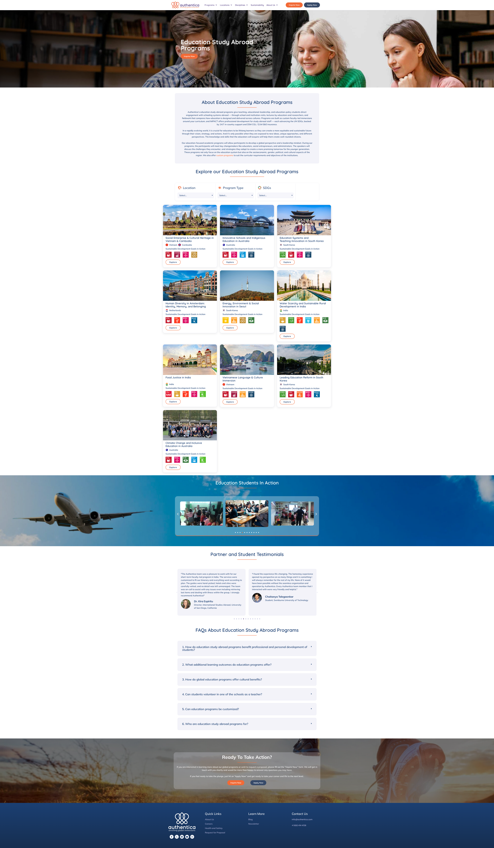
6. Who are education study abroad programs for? (215, 724)
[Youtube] (187, 837)
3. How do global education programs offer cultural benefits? (222, 679)
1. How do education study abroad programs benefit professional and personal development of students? (244, 648)
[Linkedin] (182, 837)
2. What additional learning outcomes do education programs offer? (226, 664)
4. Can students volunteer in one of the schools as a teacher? (222, 694)
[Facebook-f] (172, 837)
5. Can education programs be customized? (210, 709)
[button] (211, 5)
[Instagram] (192, 837)
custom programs (224, 155)
